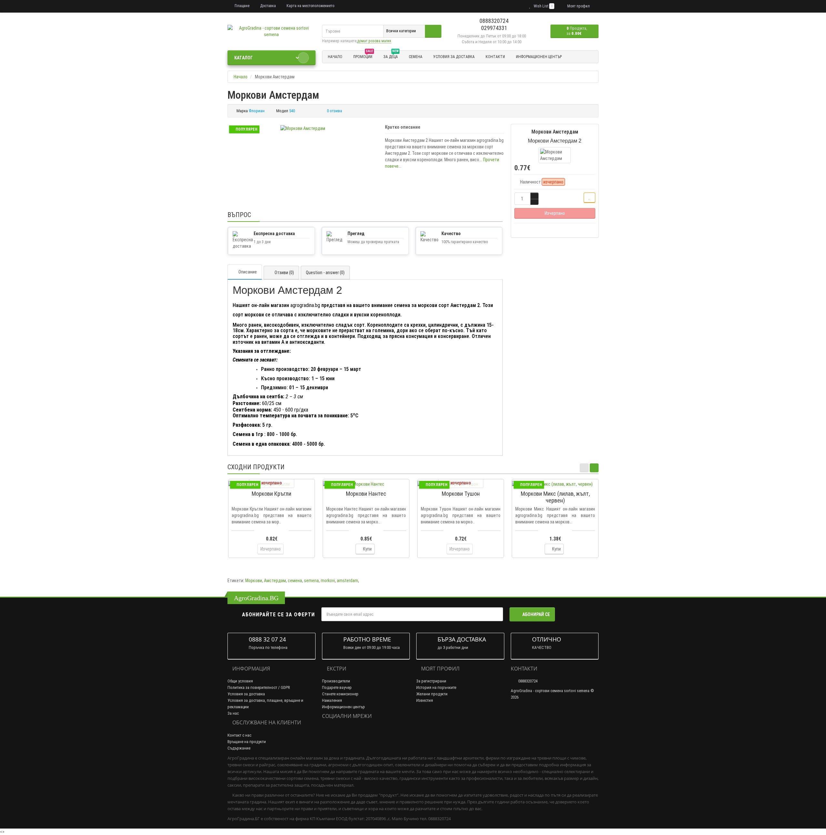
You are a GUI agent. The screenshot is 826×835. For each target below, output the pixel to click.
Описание (247, 271)
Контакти (495, 57)
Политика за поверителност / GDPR (258, 687)
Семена (415, 57)
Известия (424, 700)
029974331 (493, 28)
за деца (390, 56)
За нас (233, 713)
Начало (335, 57)
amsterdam (347, 580)
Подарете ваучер (337, 687)
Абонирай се (536, 614)
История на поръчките (436, 687)
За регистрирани (431, 681)
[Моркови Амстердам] (303, 128)
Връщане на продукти (246, 741)
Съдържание (238, 748)
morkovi (328, 580)
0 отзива (334, 110)
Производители (336, 681)
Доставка (267, 6)
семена (295, 580)
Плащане (241, 6)
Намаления (332, 700)
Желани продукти (432, 693)
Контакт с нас (239, 735)
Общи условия (240, 681)
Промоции (363, 56)
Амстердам (275, 580)
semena (311, 580)
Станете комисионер (340, 693)
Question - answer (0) (325, 272)
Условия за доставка (454, 57)
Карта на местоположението (310, 6)
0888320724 (493, 20)
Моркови (253, 580)
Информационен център (539, 57)
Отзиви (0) (284, 272)
